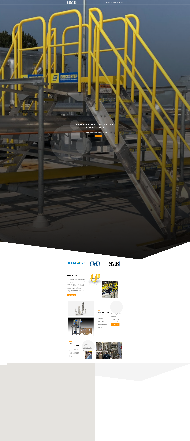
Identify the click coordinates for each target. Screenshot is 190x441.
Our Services (109, 2)
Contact (121, 2)
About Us (116, 2)
